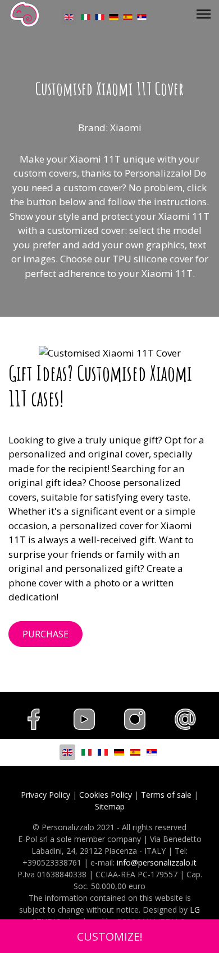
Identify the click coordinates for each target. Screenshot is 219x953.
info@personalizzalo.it (157, 862)
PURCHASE (45, 634)
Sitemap (110, 806)
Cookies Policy (105, 794)
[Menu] (204, 14)
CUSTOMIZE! (110, 936)
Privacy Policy (45, 794)
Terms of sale (166, 794)
